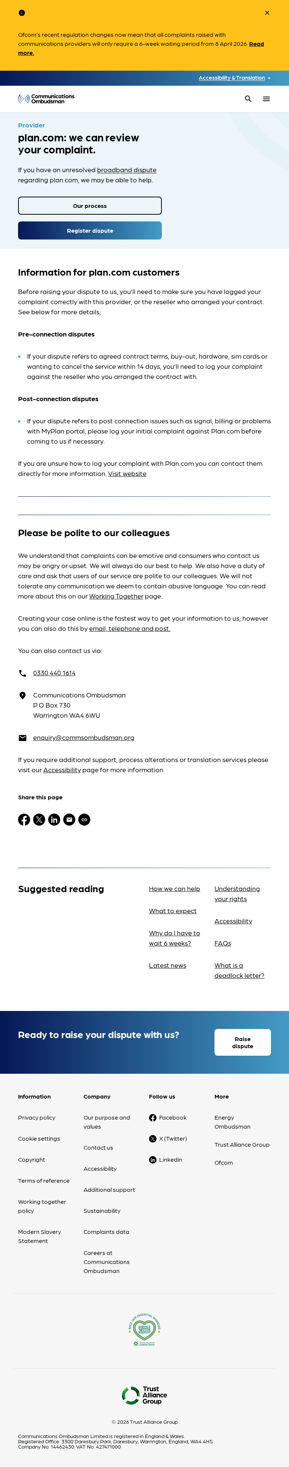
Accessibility (62, 769)
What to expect (173, 910)
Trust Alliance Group (242, 1144)
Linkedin (170, 1159)
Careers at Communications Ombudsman (107, 1262)
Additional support (109, 1189)
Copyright (31, 1159)
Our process (90, 205)
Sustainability (102, 1210)
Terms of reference (44, 1180)
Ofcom (223, 1162)
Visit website (127, 473)
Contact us (98, 1147)
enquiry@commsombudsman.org (83, 737)
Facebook (173, 1117)
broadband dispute (127, 169)
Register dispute (90, 230)
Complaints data (106, 1231)
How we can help (174, 888)
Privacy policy (36, 1117)
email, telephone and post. (129, 628)
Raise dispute (242, 1042)
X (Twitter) (173, 1138)
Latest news (167, 965)
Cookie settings (39, 1138)
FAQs (222, 942)
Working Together (116, 595)
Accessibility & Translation (232, 77)
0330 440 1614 (54, 672)
